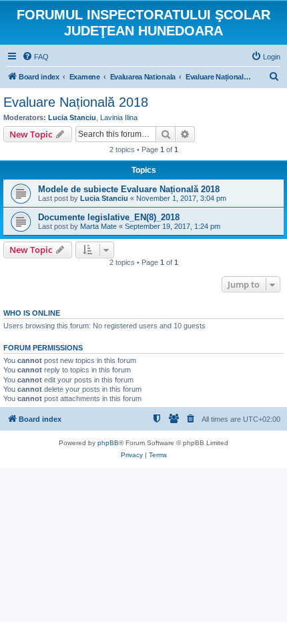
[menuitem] (35, 57)
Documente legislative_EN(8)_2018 (109, 217)
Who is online (31, 313)
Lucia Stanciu (72, 117)
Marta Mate (98, 226)
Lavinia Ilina (118, 117)
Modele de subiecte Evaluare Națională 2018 (129, 189)
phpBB (108, 442)
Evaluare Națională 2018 (75, 102)
